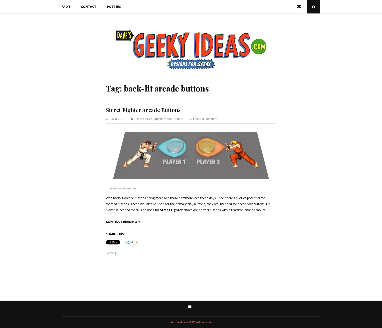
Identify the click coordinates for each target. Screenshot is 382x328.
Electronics (143, 119)
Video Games (173, 119)
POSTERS (114, 6)
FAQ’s (66, 6)
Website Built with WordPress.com (191, 322)
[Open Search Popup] (313, 6)
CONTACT (88, 6)
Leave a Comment (205, 119)
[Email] (300, 7)
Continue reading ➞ (123, 221)
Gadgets (157, 119)
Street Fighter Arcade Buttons (143, 109)
